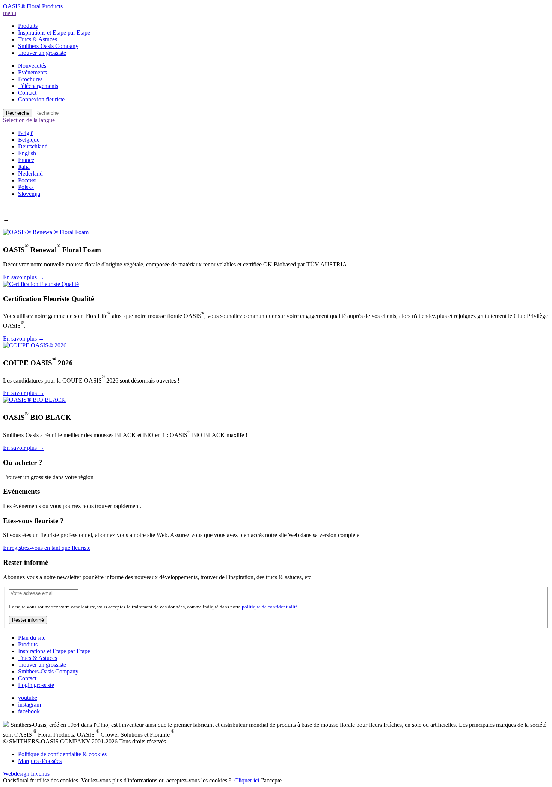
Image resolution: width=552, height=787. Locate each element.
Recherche (17, 113)
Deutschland (33, 146)
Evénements (32, 72)
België (25, 133)
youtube (27, 698)
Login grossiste (36, 685)
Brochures (30, 79)
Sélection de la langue (29, 120)
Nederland (30, 173)
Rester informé (28, 620)
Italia (24, 166)
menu (9, 13)
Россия (27, 180)
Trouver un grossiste (42, 53)
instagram (29, 704)
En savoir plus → (23, 277)
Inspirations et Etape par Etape (54, 32)
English (27, 153)
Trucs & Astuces (37, 39)
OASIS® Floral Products (33, 6)
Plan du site (31, 637)
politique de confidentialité (270, 607)
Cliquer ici (246, 780)
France (26, 160)
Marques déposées (40, 761)
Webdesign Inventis (26, 773)
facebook (29, 711)
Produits (28, 26)
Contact (27, 92)
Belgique (28, 139)
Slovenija (29, 194)
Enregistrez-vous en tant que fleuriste (46, 548)
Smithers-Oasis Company (48, 46)
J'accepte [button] (271, 780)
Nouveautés (32, 65)
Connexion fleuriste (41, 99)
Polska (26, 187)
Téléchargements (38, 86)
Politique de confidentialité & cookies (62, 754)
